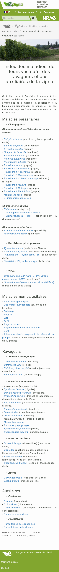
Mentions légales (9, 561)
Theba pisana (11, 480)
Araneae (8, 500)
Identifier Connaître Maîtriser (42, 4)
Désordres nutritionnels (17, 304)
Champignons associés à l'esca (22, 212)
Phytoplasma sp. (22, 254)
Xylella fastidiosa (13, 248)
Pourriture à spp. (21, 178)
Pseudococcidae (13, 456)
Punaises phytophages (16, 425)
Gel (6, 317)
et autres (19, 230)
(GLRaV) (29, 282)
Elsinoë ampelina (13, 145)
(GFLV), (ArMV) (25, 277)
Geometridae (11, 412)
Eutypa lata (10, 209)
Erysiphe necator (13, 148)
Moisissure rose (13, 194)
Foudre (8, 314)
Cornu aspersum (13, 477)
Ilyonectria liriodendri (16, 233)
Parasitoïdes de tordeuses (19, 527)
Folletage (8, 311)
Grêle (7, 321)
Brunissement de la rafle (17, 197)
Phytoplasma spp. (21, 261)
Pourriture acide (13, 165)
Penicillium (24, 191)
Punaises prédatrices (16, 514)
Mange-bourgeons (14, 421)
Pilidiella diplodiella (14, 158)
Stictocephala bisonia (16, 431)
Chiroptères (10, 504)
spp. (18, 215)
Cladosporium (26, 174)
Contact (5, 567)
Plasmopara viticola (15, 161)
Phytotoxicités (12, 324)
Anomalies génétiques (16, 301)
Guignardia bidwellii (15, 152)
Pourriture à (16, 168)
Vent (6, 330)
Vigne (16, 30)
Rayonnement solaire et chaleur (22, 327)
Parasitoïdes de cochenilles (19, 523)
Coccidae (9, 449)
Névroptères (13, 507)
